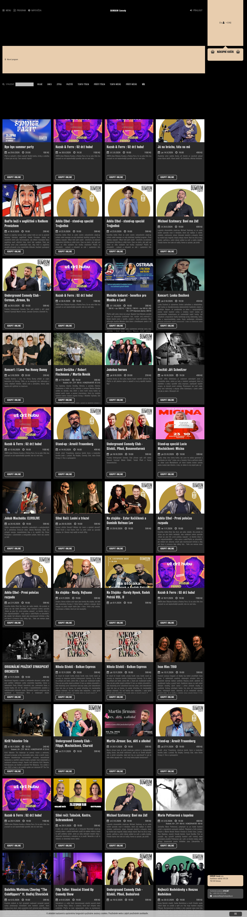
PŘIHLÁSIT (197, 11)
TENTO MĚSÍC (115, 84)
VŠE (143, 84)
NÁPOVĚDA (36, 11)
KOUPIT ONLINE (14, 177)
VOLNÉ (39, 84)
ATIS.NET (226, 891)
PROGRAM (21, 11)
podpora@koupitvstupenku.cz (223, 896)
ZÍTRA (59, 84)
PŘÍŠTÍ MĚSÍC (131, 84)
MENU (8, 11)
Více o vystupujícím (69, 458)
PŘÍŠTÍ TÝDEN (99, 84)
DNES (49, 84)
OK (235, 914)
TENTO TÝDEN (83, 84)
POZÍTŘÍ (69, 84)
